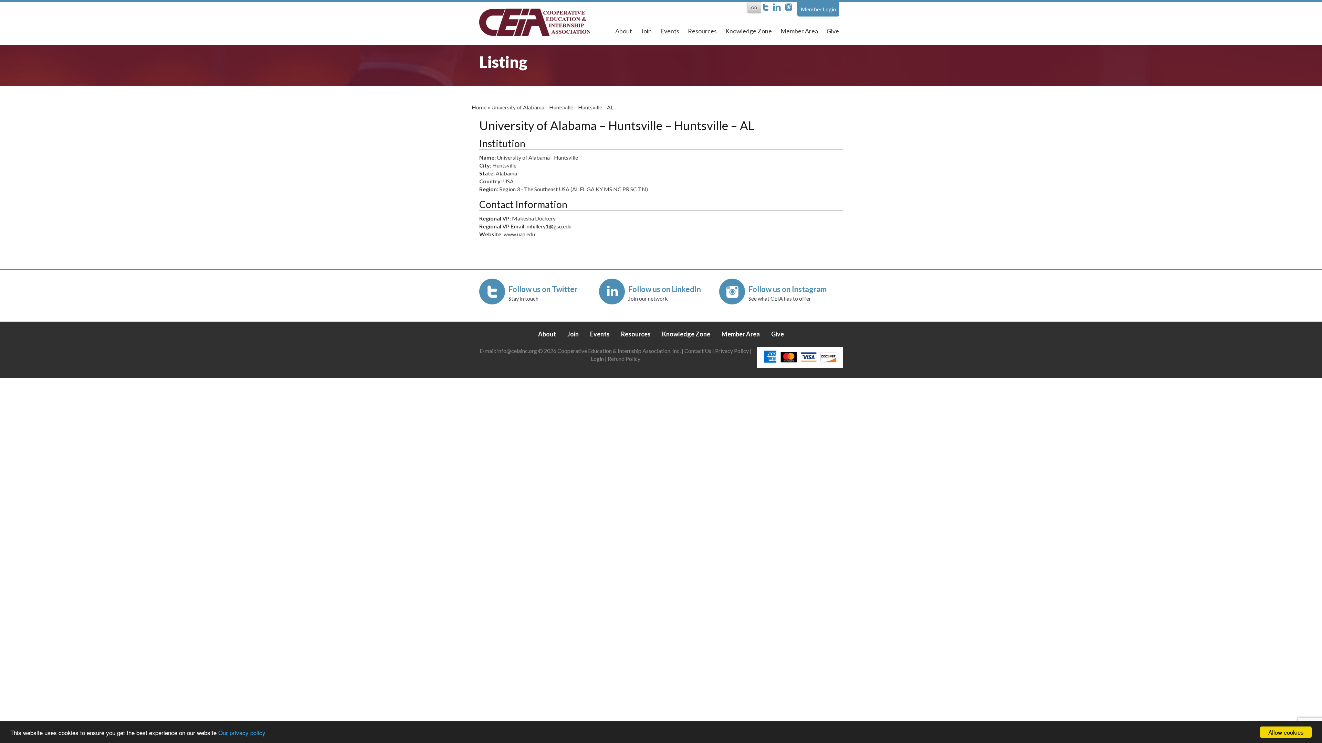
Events (669, 31)
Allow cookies (1286, 732)
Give (833, 31)
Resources (702, 31)
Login (597, 358)
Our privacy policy (241, 732)
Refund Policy (624, 358)
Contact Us (697, 350)
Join (646, 31)
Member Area (799, 31)
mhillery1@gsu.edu (549, 226)
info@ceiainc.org (517, 350)
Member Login (818, 9)
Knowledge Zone (748, 31)
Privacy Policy (732, 350)
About (623, 31)
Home (479, 107)
